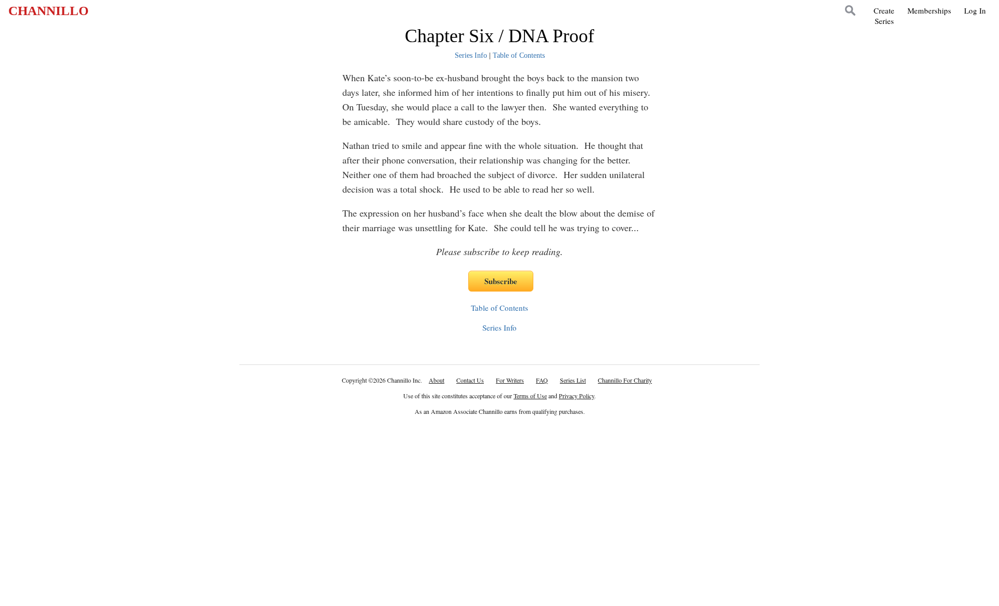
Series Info (471, 55)
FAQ (542, 380)
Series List (573, 380)
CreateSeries (884, 15)
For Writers (510, 380)
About (436, 380)
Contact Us (470, 380)
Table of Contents (519, 55)
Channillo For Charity (625, 380)
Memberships (929, 10)
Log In (975, 10)
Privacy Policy (576, 396)
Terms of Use (530, 396)
